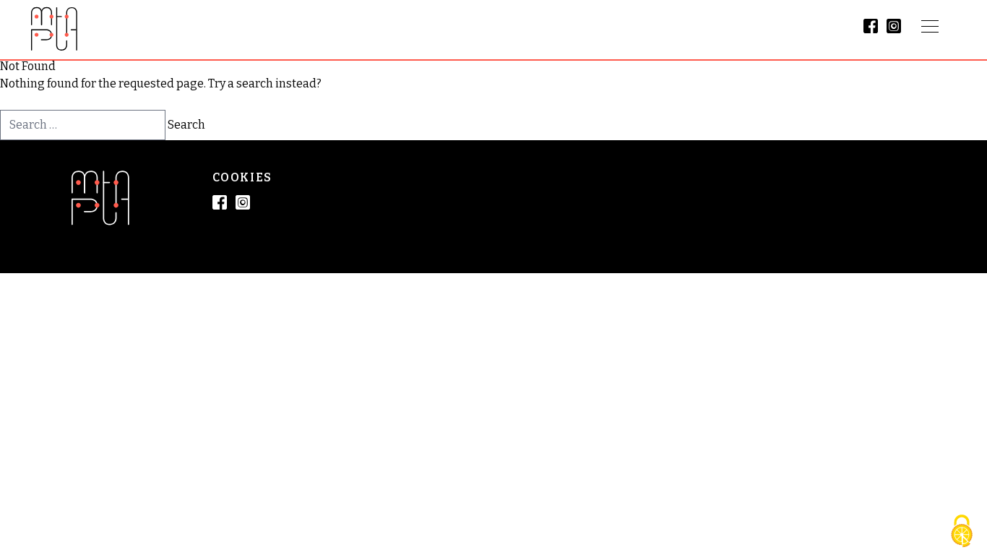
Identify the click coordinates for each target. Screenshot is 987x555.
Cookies (242, 177)
